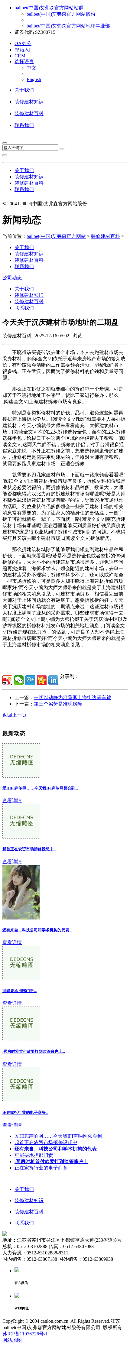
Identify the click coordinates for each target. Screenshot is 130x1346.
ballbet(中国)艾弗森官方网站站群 (49, 7)
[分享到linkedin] (53, 680)
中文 (31, 67)
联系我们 (24, 125)
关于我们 (24, 89)
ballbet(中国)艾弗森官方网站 (56, 236)
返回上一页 (14, 715)
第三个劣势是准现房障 (58, 703)
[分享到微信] (19, 680)
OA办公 (23, 43)
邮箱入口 (24, 49)
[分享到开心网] (42, 680)
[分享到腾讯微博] (30, 680)
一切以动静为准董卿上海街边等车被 (72, 697)
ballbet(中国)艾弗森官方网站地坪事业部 (68, 25)
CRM (20, 55)
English (34, 79)
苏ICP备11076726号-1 (25, 1333)
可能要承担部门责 (34, 1155)
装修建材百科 (29, 113)
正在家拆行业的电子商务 (41, 1167)
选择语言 (24, 61)
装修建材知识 (29, 101)
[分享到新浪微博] (7, 680)
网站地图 (12, 1340)
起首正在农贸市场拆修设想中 (46, 1142)
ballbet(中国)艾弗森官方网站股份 (61, 14)
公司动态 (12, 277)
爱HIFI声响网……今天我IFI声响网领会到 (58, 1136)
